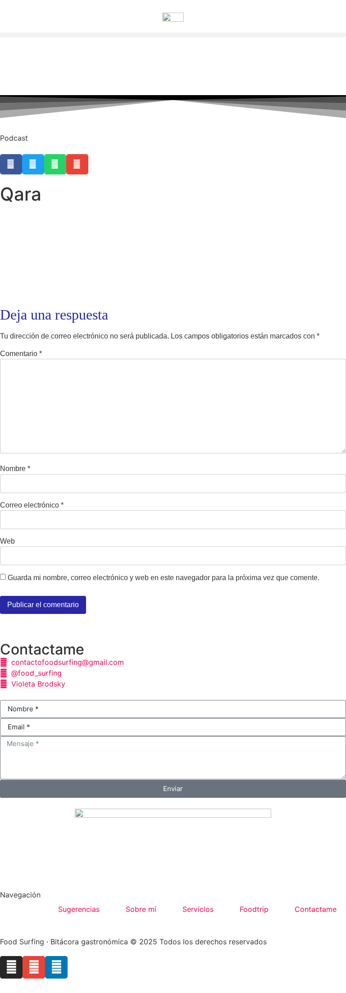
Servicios (198, 909)
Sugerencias (79, 909)
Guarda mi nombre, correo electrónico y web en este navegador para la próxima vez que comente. (163, 577)
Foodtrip (254, 909)
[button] (173, 34)
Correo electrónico (32, 505)
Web (7, 541)
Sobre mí (141, 909)
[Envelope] (34, 967)
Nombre (15, 468)
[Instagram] (11, 967)
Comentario (21, 353)
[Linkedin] (56, 967)
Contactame (316, 909)
